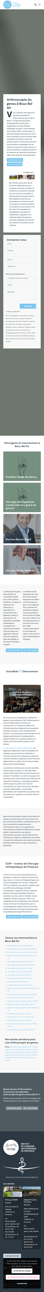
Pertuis (7, 1060)
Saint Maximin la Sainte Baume (26, 1050)
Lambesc (33, 1052)
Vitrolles (16, 1057)
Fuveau (27, 1052)
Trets (21, 1052)
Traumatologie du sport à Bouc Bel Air (21, 1030)
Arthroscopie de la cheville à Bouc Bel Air (22, 949)
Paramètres (22, 1283)
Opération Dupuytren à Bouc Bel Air (20, 998)
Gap (6, 1050)
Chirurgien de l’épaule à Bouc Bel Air (20, 962)
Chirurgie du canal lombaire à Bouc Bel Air (22, 952)
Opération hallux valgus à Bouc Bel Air (21, 1004)
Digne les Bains (15, 1047)
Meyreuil (14, 1055)
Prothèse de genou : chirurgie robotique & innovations (22, 695)
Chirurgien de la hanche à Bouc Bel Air (21, 965)
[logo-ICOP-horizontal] (18, 4)
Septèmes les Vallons (29, 1047)
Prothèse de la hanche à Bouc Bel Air (21, 1017)
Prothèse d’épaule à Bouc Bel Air (19, 1014)
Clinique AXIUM (11, 1200)
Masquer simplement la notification (23, 1277)
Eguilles (8, 1055)
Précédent (8, 698)
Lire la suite (22, 704)
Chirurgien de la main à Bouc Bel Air (20, 968)
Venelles (28, 1055)
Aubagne (15, 1052)
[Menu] (39, 4)
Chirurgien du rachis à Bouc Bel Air (20, 978)
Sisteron (12, 1050)
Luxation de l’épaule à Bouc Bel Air (20, 985)
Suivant (35, 698)
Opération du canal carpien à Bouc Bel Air (22, 994)
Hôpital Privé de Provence (30, 1201)
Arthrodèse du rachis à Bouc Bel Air (20, 946)
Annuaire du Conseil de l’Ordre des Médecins (22, 1177)
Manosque (23, 1057)
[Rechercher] (34, 4)
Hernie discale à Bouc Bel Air (18, 982)
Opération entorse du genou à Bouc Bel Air (23, 1001)
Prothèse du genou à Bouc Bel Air (20, 1020)
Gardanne (31, 1057)
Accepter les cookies (22, 1271)
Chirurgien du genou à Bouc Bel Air (20, 972)
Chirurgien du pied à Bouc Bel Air (19, 975)
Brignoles (8, 1052)
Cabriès (21, 1055)
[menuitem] (34, 4)
